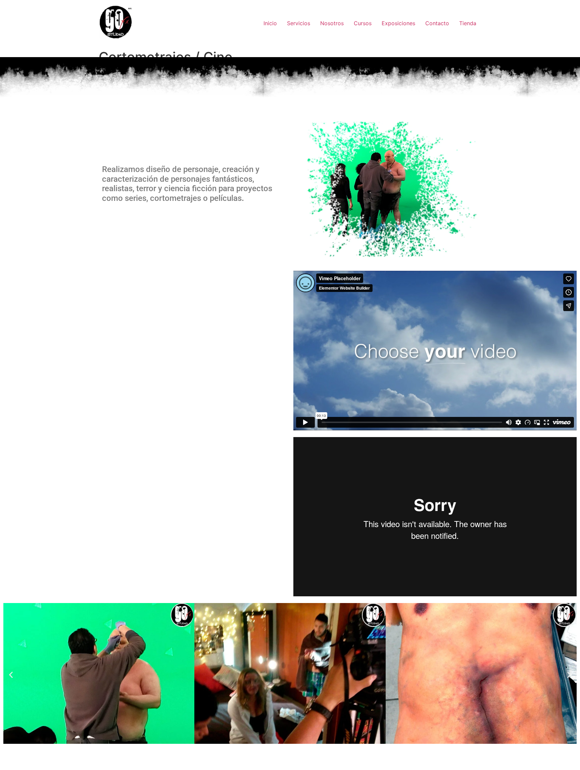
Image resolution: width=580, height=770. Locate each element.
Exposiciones (398, 23)
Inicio (270, 23)
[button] (11, 674)
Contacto (437, 23)
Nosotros (332, 23)
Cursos (363, 23)
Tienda (467, 23)
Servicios (298, 23)
